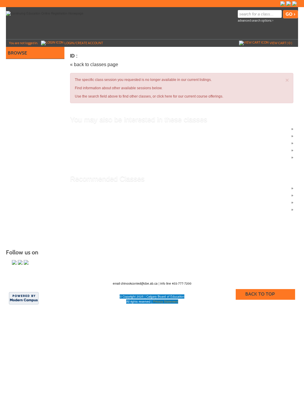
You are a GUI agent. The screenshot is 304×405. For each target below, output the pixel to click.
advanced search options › (255, 21)
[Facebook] (282, 3)
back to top (260, 294)
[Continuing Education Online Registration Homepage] (44, 13)
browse (17, 53)
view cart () (281, 43)
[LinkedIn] (294, 3)
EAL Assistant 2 (94, 202)
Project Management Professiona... (110, 136)
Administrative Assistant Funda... (108, 195)
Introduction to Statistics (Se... (105, 150)
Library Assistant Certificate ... (105, 188)
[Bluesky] (288, 3)
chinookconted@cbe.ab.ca (140, 283)
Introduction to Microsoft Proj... (106, 157)
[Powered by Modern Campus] (24, 298)
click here (164, 96)
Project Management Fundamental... (111, 143)
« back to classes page (94, 64)
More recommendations (101, 210)
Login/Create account (83, 43)
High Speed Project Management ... (110, 129)
